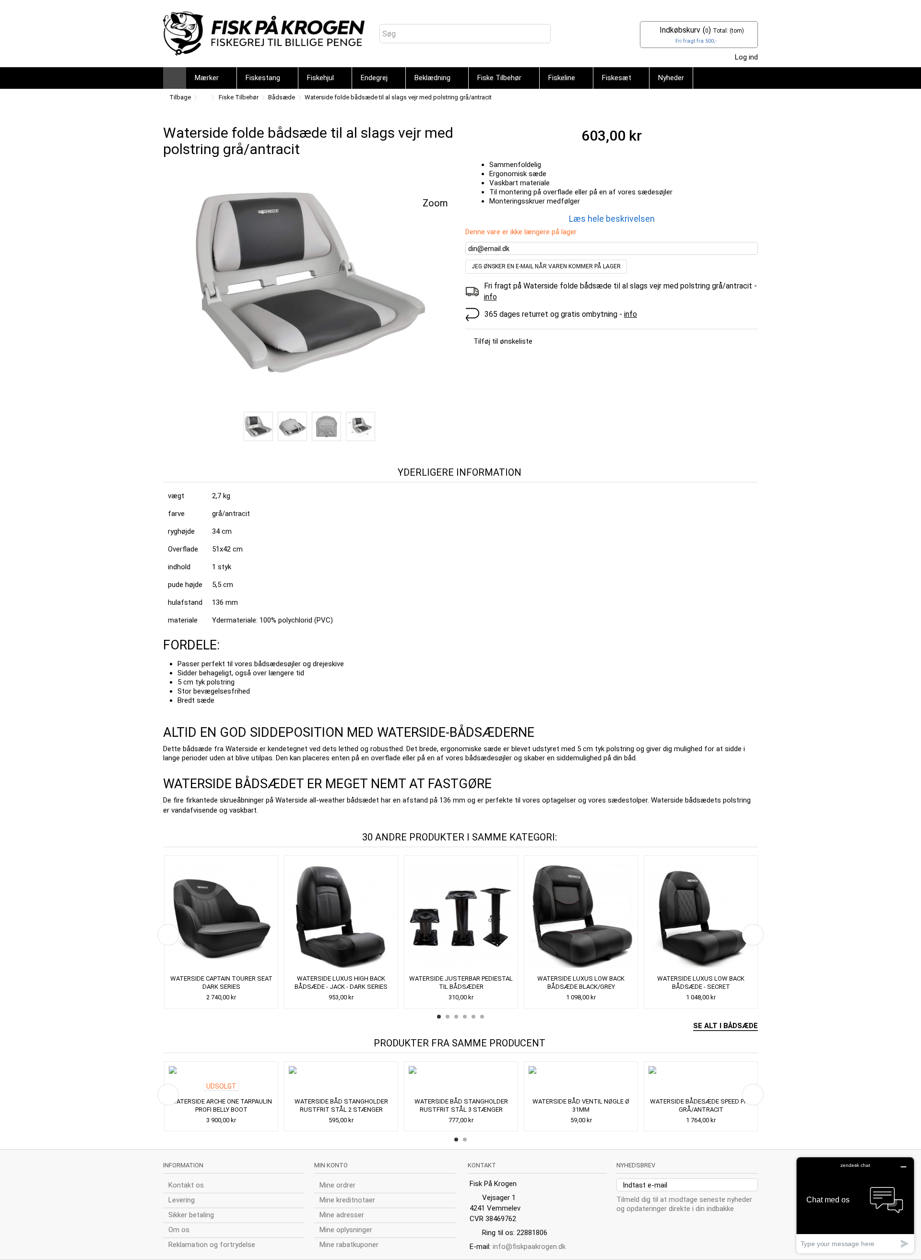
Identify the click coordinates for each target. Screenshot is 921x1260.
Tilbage (179, 97)
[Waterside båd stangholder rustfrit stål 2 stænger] (341, 1080)
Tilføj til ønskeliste (502, 341)
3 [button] (456, 1017)
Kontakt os (186, 1185)
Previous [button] (168, 935)
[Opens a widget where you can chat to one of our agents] (855, 1205)
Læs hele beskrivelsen (612, 219)
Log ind (745, 57)
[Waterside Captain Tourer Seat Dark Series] (221, 916)
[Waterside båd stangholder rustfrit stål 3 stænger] (461, 1080)
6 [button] (482, 1017)
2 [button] (447, 1017)
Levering (181, 1200)
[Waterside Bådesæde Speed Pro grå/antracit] (701, 1080)
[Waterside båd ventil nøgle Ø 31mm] (581, 1080)
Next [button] (753, 935)
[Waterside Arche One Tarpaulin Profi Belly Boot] (221, 1080)
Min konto (331, 1165)
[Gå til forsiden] (203, 98)
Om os (178, 1229)
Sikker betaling (191, 1215)
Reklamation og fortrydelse (211, 1244)
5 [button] (473, 1017)
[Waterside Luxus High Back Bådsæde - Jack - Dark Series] (341, 916)
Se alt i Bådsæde (725, 1025)
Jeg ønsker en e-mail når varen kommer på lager (546, 266)
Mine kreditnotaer (347, 1200)
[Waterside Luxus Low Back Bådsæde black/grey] (581, 916)
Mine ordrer (337, 1185)
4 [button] (465, 1017)
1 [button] (439, 1017)
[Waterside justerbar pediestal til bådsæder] (461, 916)
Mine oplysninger (345, 1229)
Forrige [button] (168, 288)
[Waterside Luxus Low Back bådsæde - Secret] (701, 916)
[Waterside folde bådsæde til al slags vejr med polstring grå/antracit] (309, 282)
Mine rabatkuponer (348, 1244)
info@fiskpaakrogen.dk (529, 1246)
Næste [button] (450, 288)
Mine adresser (341, 1215)
